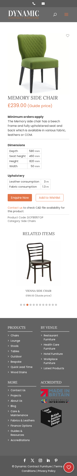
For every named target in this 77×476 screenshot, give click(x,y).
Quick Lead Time (22, 367)
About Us (16, 401)
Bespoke (16, 362)
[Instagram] (40, 461)
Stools (15, 346)
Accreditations (20, 440)
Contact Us (18, 390)
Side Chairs (28, 221)
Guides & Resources (17, 433)
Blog (13, 406)
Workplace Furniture (51, 361)
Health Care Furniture (51, 346)
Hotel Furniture (53, 354)
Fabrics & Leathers (23, 420)
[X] (32, 461)
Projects (16, 395)
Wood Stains (19, 372)
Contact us (15, 208)
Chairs (15, 335)
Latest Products (54, 368)
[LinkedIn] (48, 461)
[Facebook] (24, 461)
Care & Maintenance (19, 413)
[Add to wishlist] (65, 37)
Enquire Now (20, 198)
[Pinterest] (56, 461)
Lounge (15, 341)
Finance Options (21, 426)
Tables (15, 351)
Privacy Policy (47, 471)
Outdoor (16, 356)
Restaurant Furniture (51, 337)
